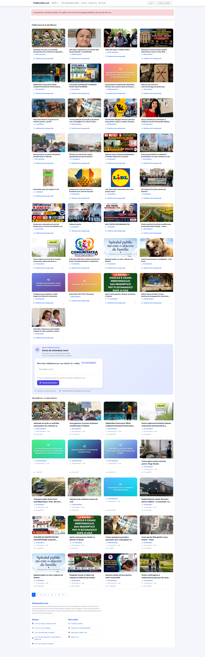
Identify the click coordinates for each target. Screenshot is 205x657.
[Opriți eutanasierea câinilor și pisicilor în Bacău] (120, 289)
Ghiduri (35, 619)
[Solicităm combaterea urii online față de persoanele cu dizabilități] (84, 45)
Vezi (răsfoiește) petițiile (70, 3)
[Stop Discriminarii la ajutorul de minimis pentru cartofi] (48, 114)
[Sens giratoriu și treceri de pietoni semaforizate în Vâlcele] (48, 149)
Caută (103, 3)
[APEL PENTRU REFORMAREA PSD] (120, 218)
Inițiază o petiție (164, 3)
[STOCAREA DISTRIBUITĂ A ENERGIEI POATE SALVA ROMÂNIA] (84, 80)
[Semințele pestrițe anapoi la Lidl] (48, 183)
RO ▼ (56, 3)
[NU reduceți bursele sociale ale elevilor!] (156, 184)
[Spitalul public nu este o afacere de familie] (120, 254)
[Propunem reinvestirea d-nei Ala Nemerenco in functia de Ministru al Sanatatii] (48, 219)
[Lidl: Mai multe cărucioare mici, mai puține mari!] (120, 184)
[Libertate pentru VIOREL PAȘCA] (120, 44)
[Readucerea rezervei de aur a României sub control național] (84, 184)
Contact (84, 3)
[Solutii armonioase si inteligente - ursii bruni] (156, 254)
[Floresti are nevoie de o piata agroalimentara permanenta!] (84, 149)
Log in (151, 3)
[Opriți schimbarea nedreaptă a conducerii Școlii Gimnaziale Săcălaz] (156, 114)
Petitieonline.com (41, 3)
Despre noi (92, 3)
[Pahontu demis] (84, 218)
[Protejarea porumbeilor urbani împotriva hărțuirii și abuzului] (48, 289)
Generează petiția (49, 383)
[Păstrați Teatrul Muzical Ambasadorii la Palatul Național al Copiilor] (120, 149)
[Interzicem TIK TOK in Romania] (84, 288)
